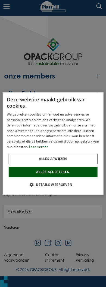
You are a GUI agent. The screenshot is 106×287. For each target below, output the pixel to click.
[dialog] (53, 143)
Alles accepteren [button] (53, 172)
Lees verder (38, 146)
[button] (53, 184)
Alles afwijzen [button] (53, 158)
